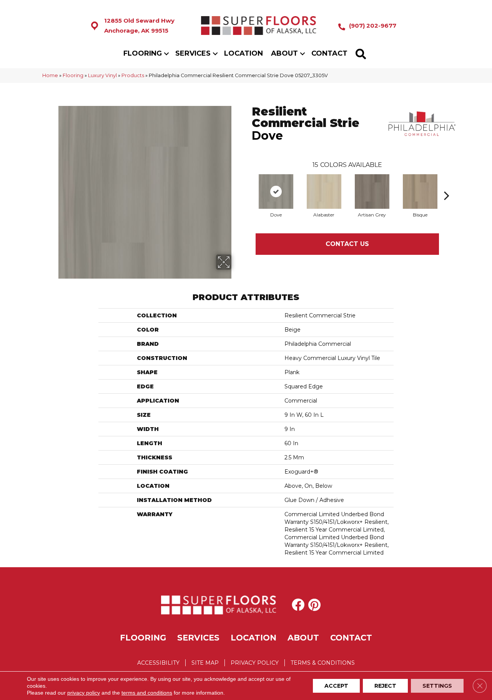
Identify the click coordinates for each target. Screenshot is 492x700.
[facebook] (298, 605)
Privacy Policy (255, 662)
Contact (329, 53)
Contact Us (347, 244)
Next (446, 184)
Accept (336, 685)
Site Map (205, 662)
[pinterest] (314, 605)
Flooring (142, 53)
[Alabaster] (324, 191)
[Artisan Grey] (372, 191)
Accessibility (158, 662)
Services (193, 53)
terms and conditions (146, 693)
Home (50, 75)
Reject (385, 685)
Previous (248, 184)
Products (132, 75)
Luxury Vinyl (102, 75)
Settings (437, 685)
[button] (166, 53)
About (284, 53)
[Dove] (276, 191)
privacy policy (83, 693)
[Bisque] (420, 191)
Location (243, 53)
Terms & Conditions (323, 662)
